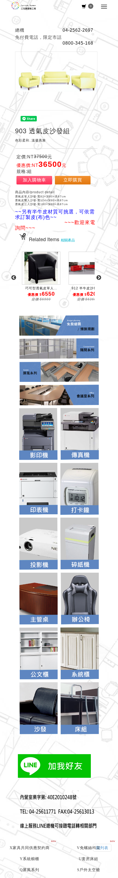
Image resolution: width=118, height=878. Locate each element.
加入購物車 (34, 180)
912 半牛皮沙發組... (88, 288)
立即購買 (72, 180)
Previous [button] (13, 278)
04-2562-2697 (78, 30)
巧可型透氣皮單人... (41, 288)
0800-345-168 (78, 43)
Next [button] (99, 278)
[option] (41, 280)
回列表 (102, 848)
